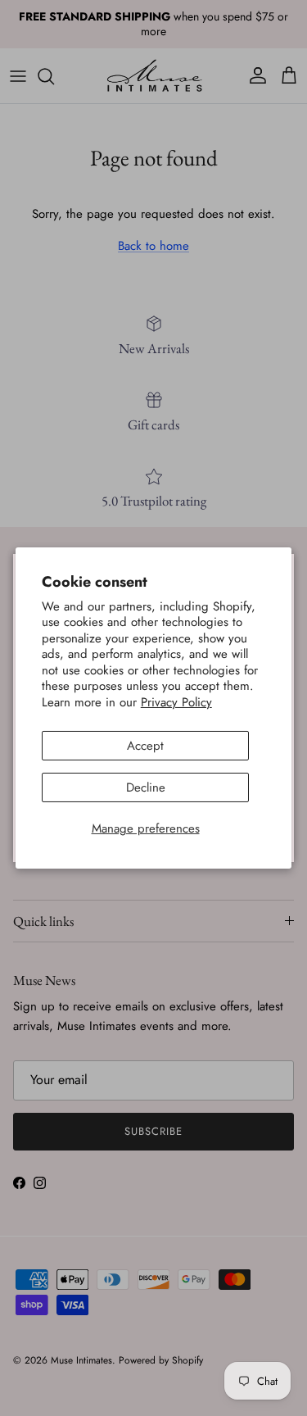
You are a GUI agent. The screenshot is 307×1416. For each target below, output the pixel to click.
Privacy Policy (176, 702)
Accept (145, 746)
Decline (145, 787)
